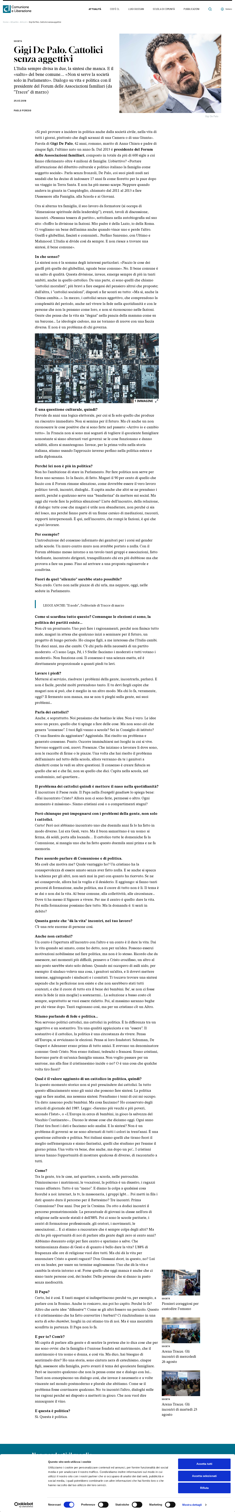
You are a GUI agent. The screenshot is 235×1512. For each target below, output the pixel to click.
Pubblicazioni (191, 8)
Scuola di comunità (164, 8)
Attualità (95, 8)
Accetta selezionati (204, 1475)
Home (6, 22)
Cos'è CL (115, 8)
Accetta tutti (204, 1463)
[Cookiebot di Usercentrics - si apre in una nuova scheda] (24, 1505)
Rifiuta (204, 1487)
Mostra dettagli (192, 1504)
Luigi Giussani (136, 8)
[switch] (103, 1505)
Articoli (24, 22)
